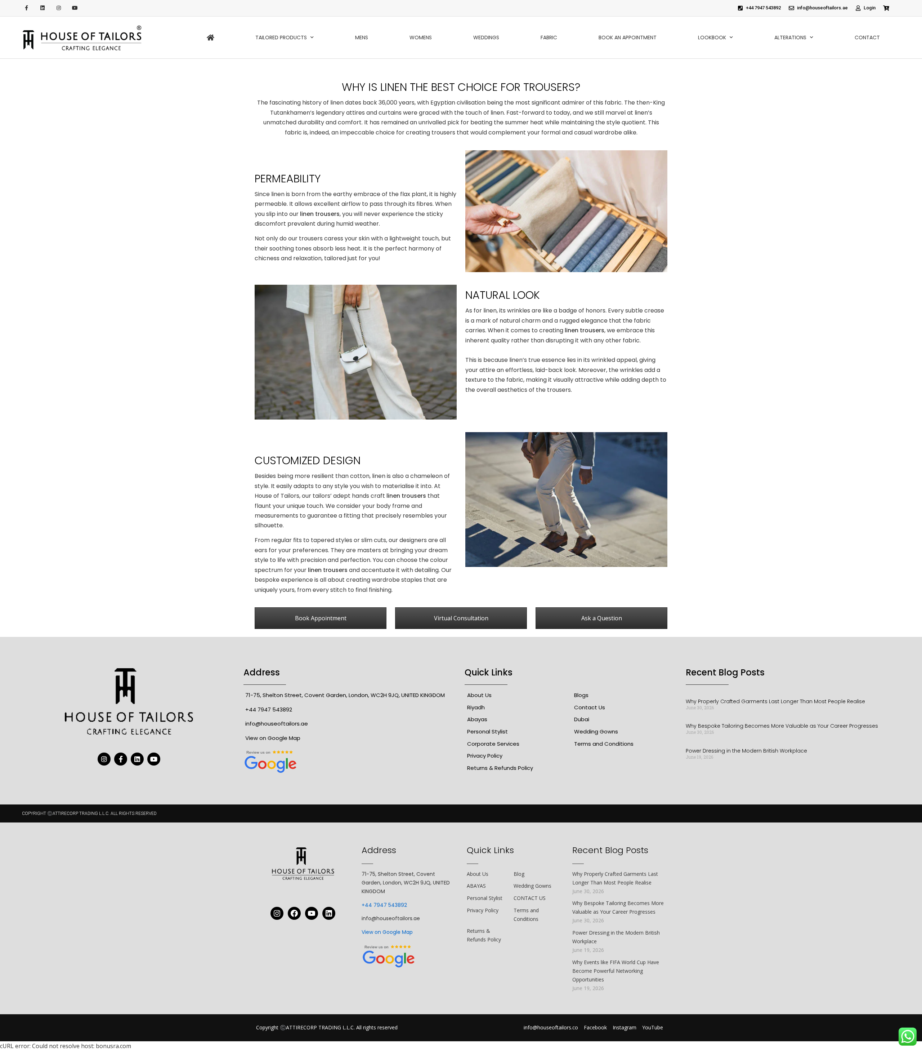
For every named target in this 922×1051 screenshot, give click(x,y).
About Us (477, 873)
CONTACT (867, 37)
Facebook (595, 1027)
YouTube (652, 1027)
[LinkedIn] (328, 913)
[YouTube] (311, 913)
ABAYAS (476, 885)
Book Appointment (320, 618)
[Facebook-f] (26, 8)
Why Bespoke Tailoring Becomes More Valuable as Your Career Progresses (782, 726)
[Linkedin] (43, 8)
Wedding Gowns (532, 885)
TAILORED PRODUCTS (281, 37)
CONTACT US (530, 898)
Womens (420, 37)
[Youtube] (75, 8)
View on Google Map (387, 932)
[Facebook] (294, 913)
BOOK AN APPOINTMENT (628, 37)
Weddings (486, 37)
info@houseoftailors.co (551, 1027)
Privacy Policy (482, 910)
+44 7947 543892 (384, 905)
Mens (361, 37)
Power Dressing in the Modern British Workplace (746, 750)
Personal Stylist (484, 898)
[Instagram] (59, 8)
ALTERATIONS (790, 37)
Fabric (549, 37)
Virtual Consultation (461, 618)
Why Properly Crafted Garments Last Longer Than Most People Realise (775, 701)
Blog (519, 873)
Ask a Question (601, 618)
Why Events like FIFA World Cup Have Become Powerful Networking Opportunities (615, 971)
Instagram (624, 1027)
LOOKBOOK (712, 37)
